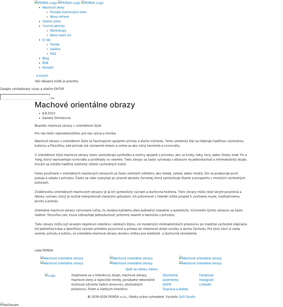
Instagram (206, 280)
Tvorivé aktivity (53, 26)
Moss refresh (59, 16)
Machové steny (53, 7)
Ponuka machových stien (68, 12)
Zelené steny (51, 21)
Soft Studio (187, 297)
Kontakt (48, 67)
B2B (45, 63)
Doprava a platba (175, 289)
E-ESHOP (42, 75)
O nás (46, 40)
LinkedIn (205, 284)
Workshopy (58, 30)
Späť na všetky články (142, 269)
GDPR (167, 284)
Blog (45, 58)
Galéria (55, 49)
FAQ (53, 53)
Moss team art (60, 35)
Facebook (206, 275)
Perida (54, 44)
